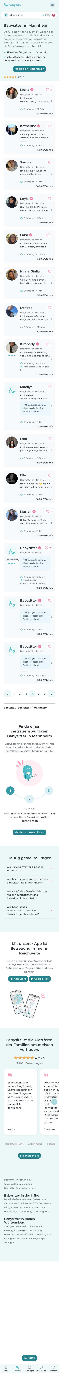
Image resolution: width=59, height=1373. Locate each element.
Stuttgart (9, 1226)
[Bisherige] (7, 693)
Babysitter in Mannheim (17, 1179)
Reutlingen (43, 1234)
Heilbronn (9, 1234)
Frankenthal (39, 1199)
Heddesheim (11, 1211)
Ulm (19, 1234)
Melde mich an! (29, 1155)
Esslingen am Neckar (15, 1238)
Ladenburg (26, 1211)
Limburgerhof (42, 1211)
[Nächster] (51, 693)
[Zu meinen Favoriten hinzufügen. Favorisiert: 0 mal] (50, 126)
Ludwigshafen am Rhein (17, 1199)
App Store (19, 978)
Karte (31, 1357)
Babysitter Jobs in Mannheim (20, 1188)
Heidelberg (35, 1230)
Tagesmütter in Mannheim (18, 1183)
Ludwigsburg (36, 1238)
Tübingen (9, 1242)
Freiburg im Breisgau (15, 1230)
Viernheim (10, 1203)
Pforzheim (29, 1234)
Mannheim (22, 1226)
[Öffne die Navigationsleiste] (52, 4)
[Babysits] (12, 4)
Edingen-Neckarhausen (17, 1207)
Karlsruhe (35, 1226)
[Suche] (6, 15)
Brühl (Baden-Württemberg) (33, 1203)
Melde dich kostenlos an (29, 68)
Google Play (41, 978)
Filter (49, 15)
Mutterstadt (38, 1207)
